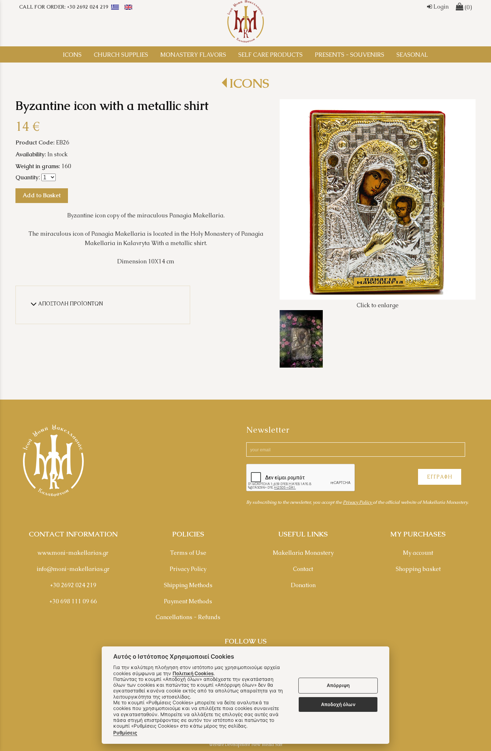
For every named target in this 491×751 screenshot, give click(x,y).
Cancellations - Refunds (188, 617)
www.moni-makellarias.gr (73, 553)
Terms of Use (188, 553)
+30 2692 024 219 (73, 585)
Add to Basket (42, 195)
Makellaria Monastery (303, 553)
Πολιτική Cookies (193, 673)
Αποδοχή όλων (338, 704)
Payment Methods (188, 601)
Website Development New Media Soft (246, 744)
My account (418, 553)
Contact (303, 569)
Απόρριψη (338, 685)
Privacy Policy (358, 502)
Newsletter (268, 430)
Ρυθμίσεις (125, 733)
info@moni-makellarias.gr (73, 569)
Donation (303, 585)
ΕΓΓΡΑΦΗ (439, 477)
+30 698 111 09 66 (73, 601)
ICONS (249, 83)
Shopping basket (418, 569)
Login (440, 6)
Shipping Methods (188, 585)
